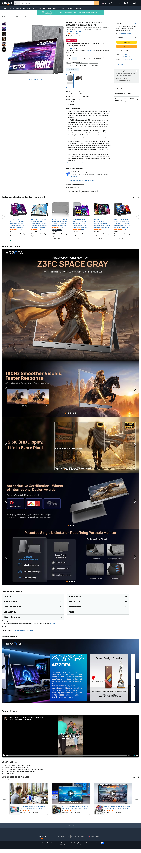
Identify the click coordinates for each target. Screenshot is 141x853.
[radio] (4, 24)
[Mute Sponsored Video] (45, 802)
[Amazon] (7, 3)
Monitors (27, 17)
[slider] (66, 755)
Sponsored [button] (5, 779)
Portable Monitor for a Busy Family (20, 719)
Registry (55, 8)
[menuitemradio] (134, 755)
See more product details (75, 163)
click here (53, 623)
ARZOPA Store (127, 53)
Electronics (5, 17)
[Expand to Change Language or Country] (68, 837)
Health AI (11, 8)
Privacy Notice (55, 843)
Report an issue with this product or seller (81, 180)
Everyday (78, 8)
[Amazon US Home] (43, 837)
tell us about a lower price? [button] (24, 630)
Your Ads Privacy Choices (93, 843)
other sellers (90, 50)
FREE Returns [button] (70, 48)
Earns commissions (37, 717)
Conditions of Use (45, 843)
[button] (4, 8)
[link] (18, 223)
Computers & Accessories (16, 17)
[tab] (66, 413)
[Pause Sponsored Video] (45, 798)
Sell (49, 8)
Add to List (118, 88)
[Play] (3, 755)
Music (62, 8)
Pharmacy (69, 8)
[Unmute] (137, 755)
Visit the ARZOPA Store (73, 31)
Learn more (74, 176)
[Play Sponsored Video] (70, 793)
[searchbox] (57, 3)
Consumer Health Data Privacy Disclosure (72, 843)
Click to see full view (35, 79)
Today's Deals (20, 8)
